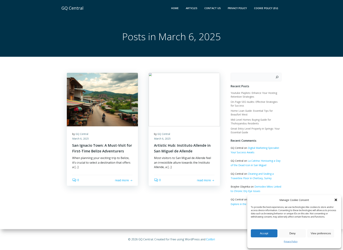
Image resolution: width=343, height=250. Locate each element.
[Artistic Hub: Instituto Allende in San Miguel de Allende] (184, 99)
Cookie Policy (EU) (266, 8)
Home (175, 8)
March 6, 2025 (80, 138)
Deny (292, 233)
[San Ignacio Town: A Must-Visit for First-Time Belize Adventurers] (102, 99)
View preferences (321, 233)
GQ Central (82, 134)
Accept (264, 233)
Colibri (210, 239)
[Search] (277, 77)
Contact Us (212, 8)
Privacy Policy (290, 241)
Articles (191, 8)
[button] (336, 200)
